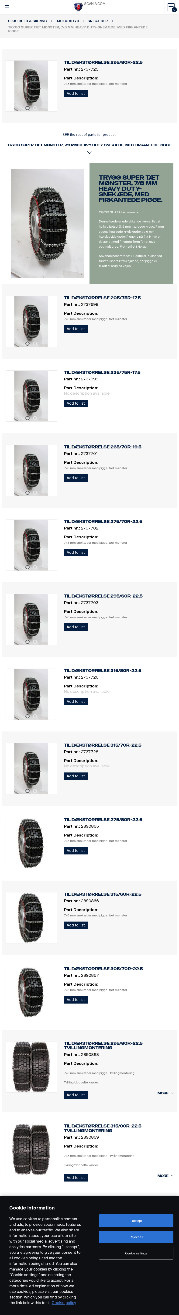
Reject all (136, 1237)
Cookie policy (64, 1303)
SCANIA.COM (94, 4)
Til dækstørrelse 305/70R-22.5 (103, 969)
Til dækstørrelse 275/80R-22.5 (103, 819)
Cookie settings (136, 1253)
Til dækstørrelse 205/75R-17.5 (102, 298)
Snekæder (98, 21)
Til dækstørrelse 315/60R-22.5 (102, 894)
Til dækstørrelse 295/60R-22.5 (103, 596)
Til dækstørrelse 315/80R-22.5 (102, 670)
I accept (136, 1221)
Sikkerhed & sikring (27, 21)
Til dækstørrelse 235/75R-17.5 (102, 372)
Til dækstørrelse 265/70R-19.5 (102, 447)
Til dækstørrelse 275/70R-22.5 (103, 521)
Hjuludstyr (67, 21)
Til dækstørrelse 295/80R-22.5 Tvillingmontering (103, 1045)
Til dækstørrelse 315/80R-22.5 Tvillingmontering (102, 1128)
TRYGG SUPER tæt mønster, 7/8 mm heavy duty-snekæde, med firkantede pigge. (130, 188)
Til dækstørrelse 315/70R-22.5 (102, 745)
